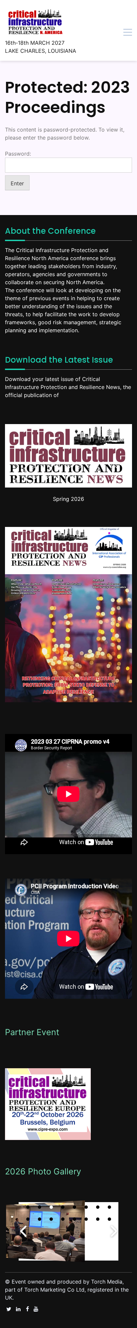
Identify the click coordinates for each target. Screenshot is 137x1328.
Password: (18, 153)
